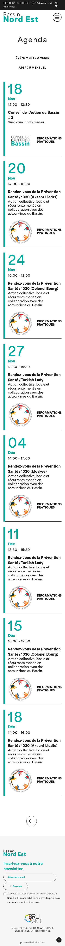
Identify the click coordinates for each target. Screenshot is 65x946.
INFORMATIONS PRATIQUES (49, 140)
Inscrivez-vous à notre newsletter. (23, 866)
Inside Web (39, 943)
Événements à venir (32, 58)
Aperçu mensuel (32, 68)
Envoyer (17, 886)
